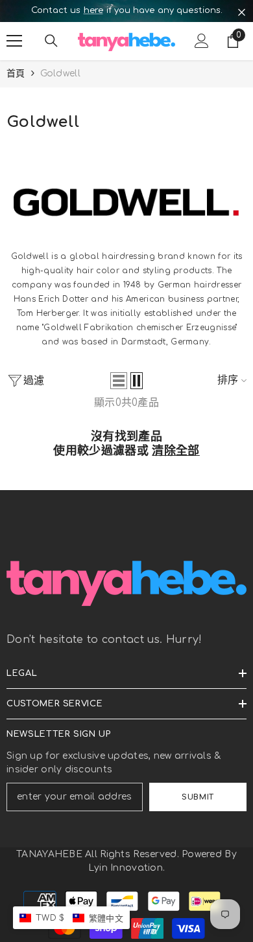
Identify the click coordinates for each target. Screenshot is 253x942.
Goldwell (60, 73)
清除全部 (175, 450)
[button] (118, 380)
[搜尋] (51, 41)
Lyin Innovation (125, 868)
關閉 (242, 12)
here (93, 10)
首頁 (15, 73)
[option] (126, 11)
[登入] (202, 41)
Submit (197, 797)
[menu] (14, 41)
